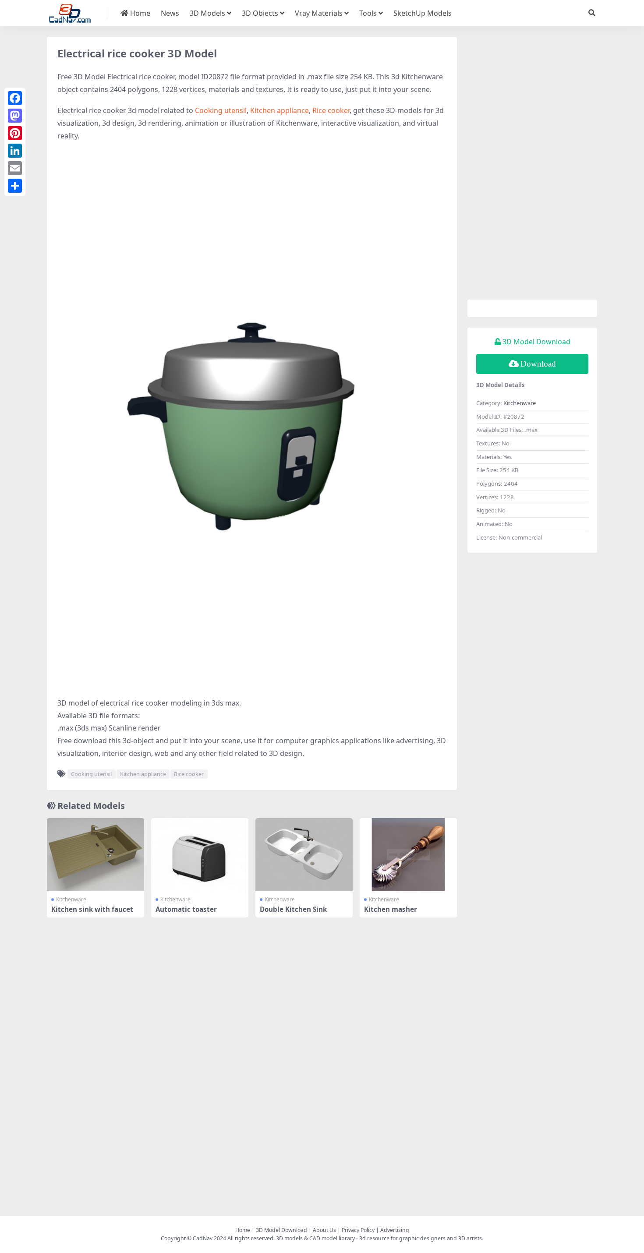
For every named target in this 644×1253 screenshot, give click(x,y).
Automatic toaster (186, 909)
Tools (368, 13)
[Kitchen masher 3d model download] (408, 854)
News (170, 13)
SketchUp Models (422, 13)
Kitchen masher (390, 909)
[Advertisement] (251, 212)
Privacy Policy (358, 1230)
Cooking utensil (221, 110)
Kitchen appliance (279, 110)
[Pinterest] (15, 133)
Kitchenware (71, 899)
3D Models (207, 13)
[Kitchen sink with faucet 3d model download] (95, 854)
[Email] (15, 168)
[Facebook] (15, 98)
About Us (324, 1230)
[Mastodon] (15, 115)
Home (139, 13)
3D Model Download (281, 1230)
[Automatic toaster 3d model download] (199, 854)
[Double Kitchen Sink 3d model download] (304, 854)
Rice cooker (331, 110)
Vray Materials (319, 13)
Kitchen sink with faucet (92, 909)
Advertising (394, 1230)
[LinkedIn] (15, 150)
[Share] (15, 185)
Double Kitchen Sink (293, 909)
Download (538, 363)
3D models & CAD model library (315, 1238)
